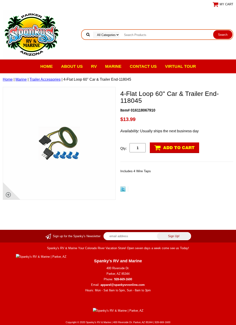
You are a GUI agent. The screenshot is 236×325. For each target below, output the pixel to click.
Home (46, 66)
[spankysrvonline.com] (31, 34)
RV (94, 66)
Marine (113, 66)
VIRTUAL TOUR (180, 66)
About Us (72, 66)
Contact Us (143, 66)
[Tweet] (123, 190)
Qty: (123, 148)
